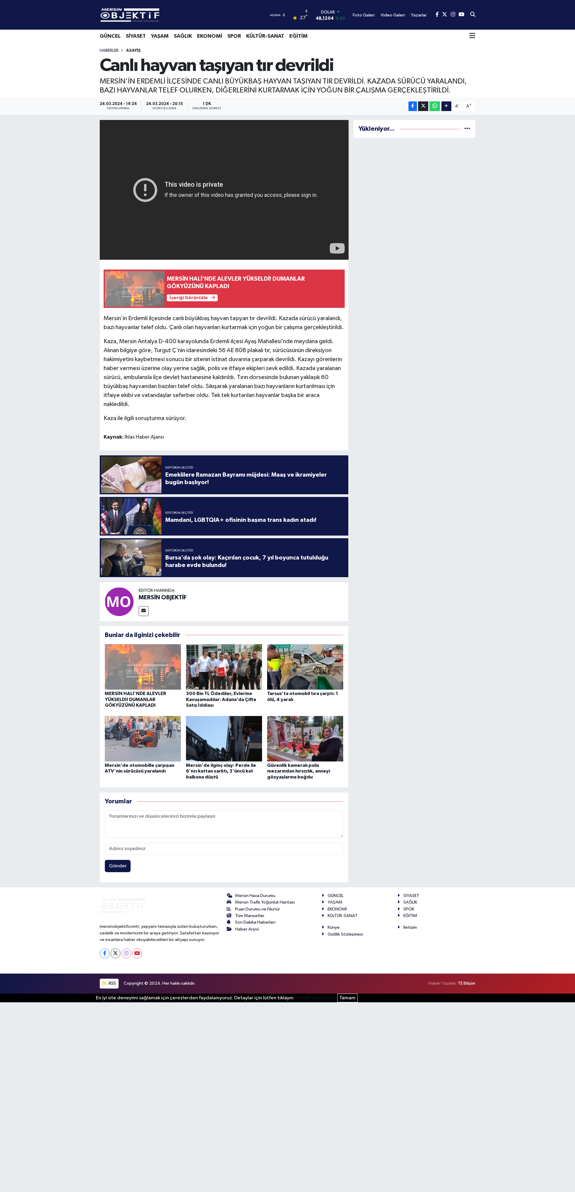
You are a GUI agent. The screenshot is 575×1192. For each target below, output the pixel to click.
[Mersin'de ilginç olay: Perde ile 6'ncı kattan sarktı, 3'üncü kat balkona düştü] (224, 738)
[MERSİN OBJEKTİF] (119, 601)
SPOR (234, 36)
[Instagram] (126, 953)
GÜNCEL (110, 36)
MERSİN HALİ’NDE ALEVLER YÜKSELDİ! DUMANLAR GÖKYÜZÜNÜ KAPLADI (135, 699)
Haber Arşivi (247, 929)
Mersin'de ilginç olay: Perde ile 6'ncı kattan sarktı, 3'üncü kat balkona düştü (221, 771)
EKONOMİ (209, 36)
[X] (115, 953)
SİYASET (136, 36)
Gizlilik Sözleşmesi (345, 934)
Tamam (347, 998)
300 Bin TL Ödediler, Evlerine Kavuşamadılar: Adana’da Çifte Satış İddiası (221, 699)
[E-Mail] (144, 611)
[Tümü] (467, 128)
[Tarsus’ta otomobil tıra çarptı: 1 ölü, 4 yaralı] (305, 666)
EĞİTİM (298, 36)
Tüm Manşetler (249, 915)
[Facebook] (105, 953)
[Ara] (472, 15)
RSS (112, 983)
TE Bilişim (466, 983)
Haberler (109, 50)
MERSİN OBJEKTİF (163, 597)
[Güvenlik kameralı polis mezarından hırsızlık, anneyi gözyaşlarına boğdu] (305, 738)
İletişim (410, 927)
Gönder (118, 866)
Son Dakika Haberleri (255, 922)
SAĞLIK (183, 36)
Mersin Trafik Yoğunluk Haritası (265, 902)
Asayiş (133, 50)
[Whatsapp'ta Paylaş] (434, 106)
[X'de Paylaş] (423, 106)
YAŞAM (160, 36)
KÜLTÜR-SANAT (265, 36)
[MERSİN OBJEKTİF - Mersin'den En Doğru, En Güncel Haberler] (160, 14)
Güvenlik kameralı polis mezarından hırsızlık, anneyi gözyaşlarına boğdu (298, 771)
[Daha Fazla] (446, 106)
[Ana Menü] (472, 36)
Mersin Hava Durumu (255, 895)
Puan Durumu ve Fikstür (257, 909)
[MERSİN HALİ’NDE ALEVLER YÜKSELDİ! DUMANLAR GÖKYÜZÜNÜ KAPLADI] (143, 666)
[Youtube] (137, 953)
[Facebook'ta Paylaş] (412, 106)
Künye (334, 927)
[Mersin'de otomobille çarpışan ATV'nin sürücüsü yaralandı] (143, 738)
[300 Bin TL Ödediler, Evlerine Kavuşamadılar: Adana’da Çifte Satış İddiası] (224, 666)
